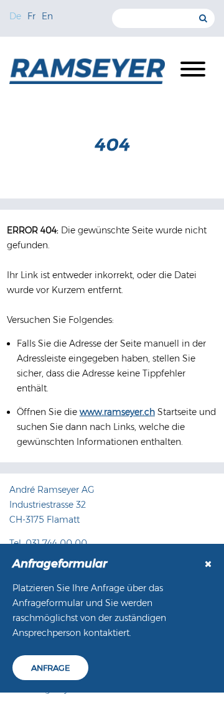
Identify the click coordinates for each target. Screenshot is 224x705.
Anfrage (50, 668)
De (15, 16)
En (47, 16)
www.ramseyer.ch (117, 412)
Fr (31, 16)
